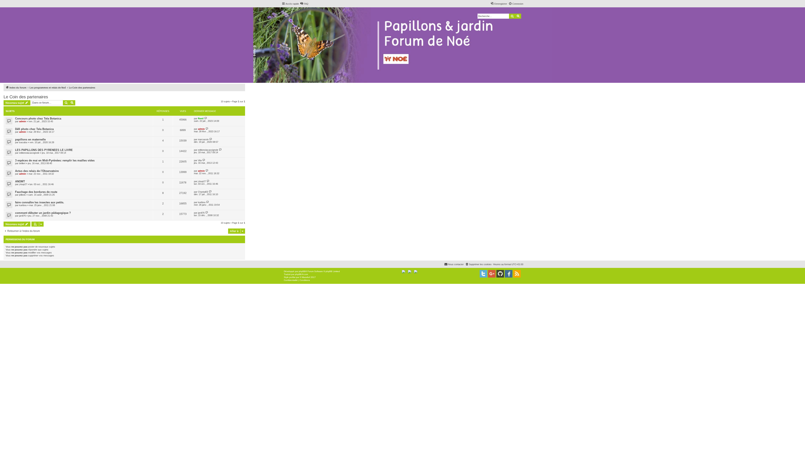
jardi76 (22, 215)
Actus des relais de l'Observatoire (37, 171)
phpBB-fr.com (301, 274)
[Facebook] (508, 274)
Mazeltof (306, 277)
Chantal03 (203, 192)
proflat (292, 277)
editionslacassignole (29, 153)
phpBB (302, 271)
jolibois (22, 194)
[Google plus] (492, 274)
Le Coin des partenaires (26, 97)
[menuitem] (304, 3)
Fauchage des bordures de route (36, 191)
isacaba (23, 142)
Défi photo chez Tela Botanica (34, 129)
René (201, 118)
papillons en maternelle (30, 139)
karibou (23, 205)
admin (22, 121)
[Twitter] (483, 274)
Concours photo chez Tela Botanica (38, 118)
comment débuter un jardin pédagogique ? (43, 212)
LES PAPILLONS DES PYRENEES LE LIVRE (44, 150)
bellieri (22, 163)
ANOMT (20, 181)
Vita (200, 160)
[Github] (500, 274)
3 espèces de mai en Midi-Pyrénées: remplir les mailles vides (55, 160)
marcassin (203, 139)
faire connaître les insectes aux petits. (39, 202)
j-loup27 (23, 184)
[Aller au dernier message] (205, 118)
